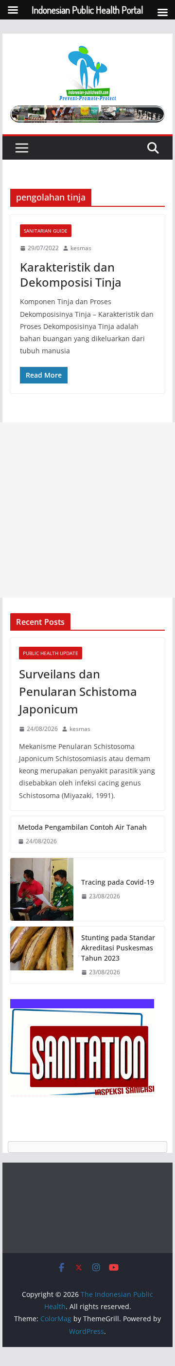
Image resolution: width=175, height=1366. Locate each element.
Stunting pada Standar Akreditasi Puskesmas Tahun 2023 (118, 948)
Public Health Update (50, 653)
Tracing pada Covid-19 (117, 882)
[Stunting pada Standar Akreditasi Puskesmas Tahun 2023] (41, 955)
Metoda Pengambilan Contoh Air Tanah (82, 827)
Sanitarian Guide (46, 230)
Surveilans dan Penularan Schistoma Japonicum (78, 691)
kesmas (80, 248)
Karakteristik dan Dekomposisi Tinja (71, 274)
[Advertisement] (87, 510)
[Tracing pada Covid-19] (41, 889)
